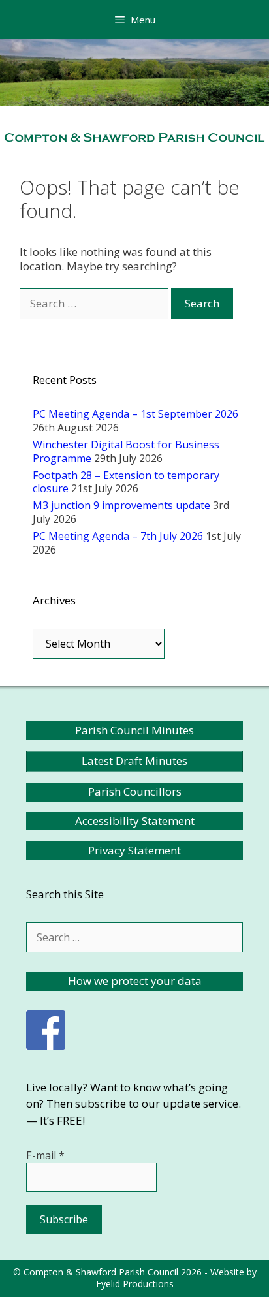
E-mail (45, 1155)
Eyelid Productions (135, 1283)
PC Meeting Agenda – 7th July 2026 (118, 536)
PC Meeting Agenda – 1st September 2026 (135, 414)
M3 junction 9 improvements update (121, 505)
